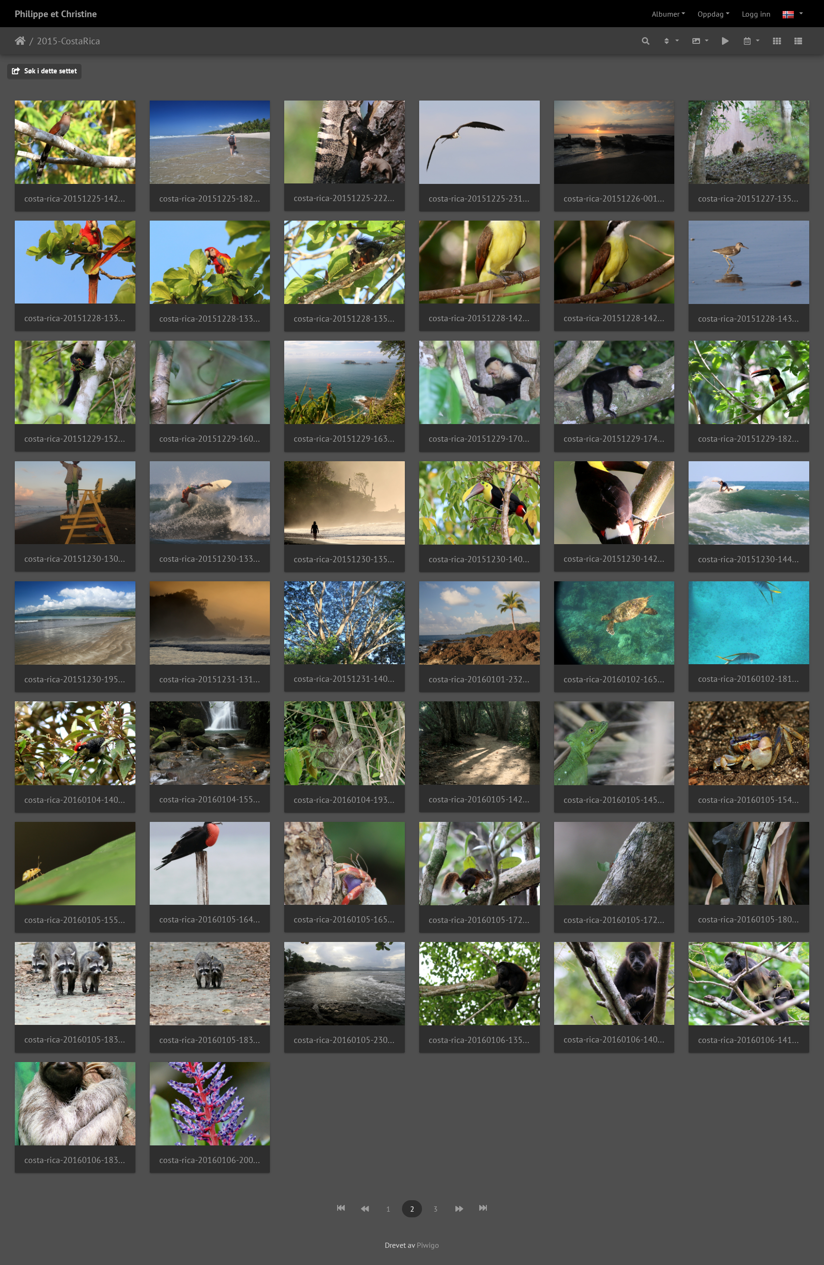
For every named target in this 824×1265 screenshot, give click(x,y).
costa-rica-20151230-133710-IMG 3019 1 (210, 559)
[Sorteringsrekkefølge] (670, 41)
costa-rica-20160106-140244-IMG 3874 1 (614, 1039)
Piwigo (428, 1245)
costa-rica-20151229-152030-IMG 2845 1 (75, 439)
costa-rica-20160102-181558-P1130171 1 (749, 679)
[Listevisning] (798, 41)
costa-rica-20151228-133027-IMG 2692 (75, 318)
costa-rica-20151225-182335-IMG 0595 (210, 198)
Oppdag (711, 14)
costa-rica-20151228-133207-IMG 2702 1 (210, 319)
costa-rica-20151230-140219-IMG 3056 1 (479, 559)
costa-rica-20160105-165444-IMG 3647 (344, 919)
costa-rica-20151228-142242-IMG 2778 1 (479, 318)
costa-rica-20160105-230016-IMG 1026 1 (344, 1040)
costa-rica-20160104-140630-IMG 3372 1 (75, 800)
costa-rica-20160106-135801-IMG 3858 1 (479, 1040)
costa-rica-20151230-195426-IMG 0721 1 (75, 679)
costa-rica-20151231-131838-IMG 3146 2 (210, 679)
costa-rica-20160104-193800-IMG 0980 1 (344, 800)
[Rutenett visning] (777, 41)
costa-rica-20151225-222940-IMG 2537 (344, 198)
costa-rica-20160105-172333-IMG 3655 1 (479, 920)
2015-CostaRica (68, 41)
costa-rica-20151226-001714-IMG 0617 (614, 198)
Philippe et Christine (56, 14)
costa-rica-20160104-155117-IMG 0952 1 (210, 799)
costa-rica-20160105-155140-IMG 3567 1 (75, 920)
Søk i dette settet (49, 70)
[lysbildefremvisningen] (726, 41)
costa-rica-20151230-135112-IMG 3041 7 (344, 559)
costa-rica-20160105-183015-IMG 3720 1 (75, 1039)
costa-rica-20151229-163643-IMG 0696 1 (344, 439)
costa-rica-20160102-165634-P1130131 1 (614, 679)
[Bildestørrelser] (700, 41)
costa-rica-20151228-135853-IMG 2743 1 (344, 319)
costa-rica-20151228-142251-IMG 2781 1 (614, 318)
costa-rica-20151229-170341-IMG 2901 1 (479, 439)
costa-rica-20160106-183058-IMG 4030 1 (75, 1160)
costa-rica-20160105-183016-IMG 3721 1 (210, 1040)
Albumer (666, 14)
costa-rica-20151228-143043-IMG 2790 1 (749, 319)
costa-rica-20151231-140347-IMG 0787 (344, 679)
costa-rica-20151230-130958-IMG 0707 (75, 559)
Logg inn (756, 14)
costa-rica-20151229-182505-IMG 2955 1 (749, 439)
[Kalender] (751, 41)
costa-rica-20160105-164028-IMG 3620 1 (210, 919)
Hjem (20, 41)
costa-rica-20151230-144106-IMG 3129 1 (749, 559)
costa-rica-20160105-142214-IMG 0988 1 (479, 799)
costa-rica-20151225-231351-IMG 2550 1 (479, 198)
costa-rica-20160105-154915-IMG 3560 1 (749, 800)
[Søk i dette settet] (646, 41)
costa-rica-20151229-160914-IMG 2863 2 (210, 439)
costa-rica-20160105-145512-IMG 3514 (614, 800)
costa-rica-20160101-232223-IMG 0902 (479, 679)
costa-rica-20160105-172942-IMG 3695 (614, 920)
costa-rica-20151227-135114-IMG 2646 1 (749, 198)
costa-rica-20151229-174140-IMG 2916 (614, 439)
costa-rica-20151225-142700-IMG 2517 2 (75, 198)
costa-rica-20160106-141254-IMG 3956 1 (749, 1040)
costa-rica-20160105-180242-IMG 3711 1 (749, 919)
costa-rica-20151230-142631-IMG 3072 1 (614, 559)
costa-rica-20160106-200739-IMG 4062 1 (210, 1160)
